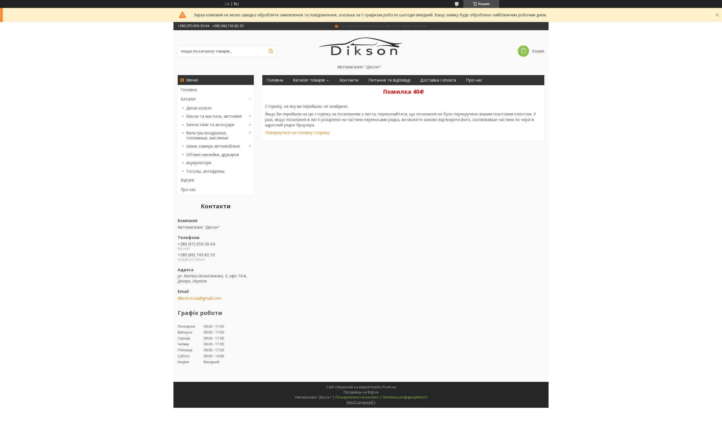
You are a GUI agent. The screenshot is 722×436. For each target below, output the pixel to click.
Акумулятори (198, 162)
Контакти (349, 80)
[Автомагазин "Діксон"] (361, 47)
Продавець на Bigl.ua (361, 392)
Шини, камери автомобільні (213, 146)
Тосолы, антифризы (205, 171)
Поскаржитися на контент (357, 397)
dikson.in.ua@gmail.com (199, 298)
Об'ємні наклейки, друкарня (212, 154)
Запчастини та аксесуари (210, 124)
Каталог (188, 99)
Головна (188, 89)
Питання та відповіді (389, 80)
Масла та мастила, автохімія (214, 116)
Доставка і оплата (438, 80)
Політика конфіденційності (404, 397)
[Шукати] (270, 51)
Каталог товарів (309, 80)
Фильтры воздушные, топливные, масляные (207, 135)
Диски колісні (198, 108)
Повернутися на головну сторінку (297, 132)
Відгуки (187, 180)
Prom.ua (389, 387)
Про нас (188, 189)
